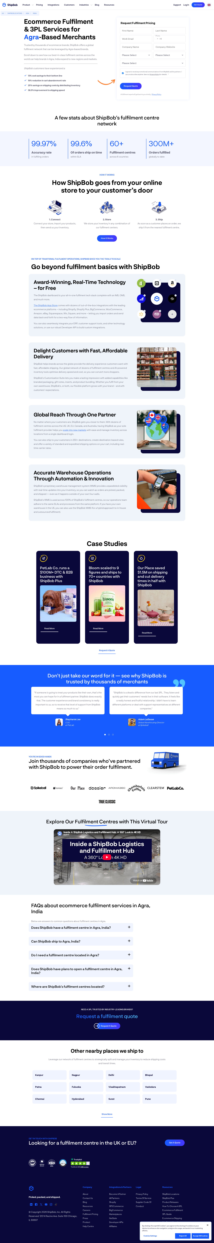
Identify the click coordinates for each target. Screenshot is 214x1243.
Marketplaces (115, 1214)
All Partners (114, 1198)
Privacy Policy (154, 74)
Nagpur (76, 1075)
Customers (69, 5)
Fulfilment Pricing (90, 1214)
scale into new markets (74, 430)
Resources (109, 5)
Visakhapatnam (117, 1087)
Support (177, 5)
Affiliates (113, 1226)
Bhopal (149, 1075)
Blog (97, 5)
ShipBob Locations (170, 1194)
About (85, 1194)
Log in (186, 5)
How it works (107, 238)
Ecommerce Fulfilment (172, 1210)
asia (27, 13)
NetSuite (113, 1218)
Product (26, 5)
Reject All (183, 1236)
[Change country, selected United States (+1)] (156, 39)
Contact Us (88, 1198)
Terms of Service (143, 1198)
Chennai (39, 1099)
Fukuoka (76, 1087)
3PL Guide (167, 1214)
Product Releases (170, 1202)
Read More (49, 628)
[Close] (207, 1225)
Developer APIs (116, 1222)
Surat (111, 1099)
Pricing (39, 5)
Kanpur (39, 1075)
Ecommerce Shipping (172, 1218)
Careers (86, 1210)
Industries (84, 5)
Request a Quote (107, 650)
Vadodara (150, 1087)
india (35, 13)
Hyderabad (78, 1099)
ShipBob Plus (168, 1198)
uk (3, 13)
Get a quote (198, 5)
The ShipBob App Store (46, 305)
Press (85, 1218)
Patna (38, 1087)
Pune (148, 1099)
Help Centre (88, 1226)
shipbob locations (15, 13)
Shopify (112, 1202)
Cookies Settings (150, 1236)
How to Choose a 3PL (172, 1206)
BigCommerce (116, 1210)
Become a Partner (117, 1194)
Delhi (111, 1075)
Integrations (53, 5)
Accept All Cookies (200, 1236)
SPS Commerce (116, 1206)
